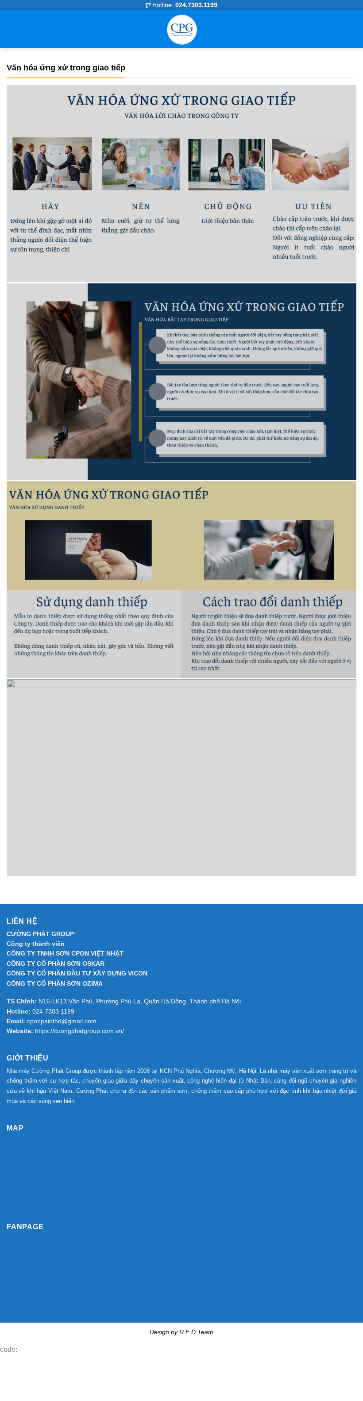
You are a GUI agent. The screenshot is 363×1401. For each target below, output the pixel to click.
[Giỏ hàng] (347, 29)
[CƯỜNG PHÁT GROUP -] (182, 29)
